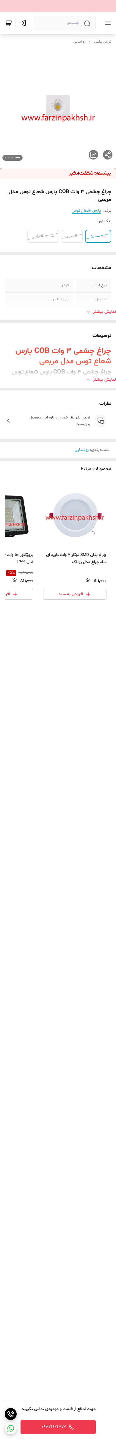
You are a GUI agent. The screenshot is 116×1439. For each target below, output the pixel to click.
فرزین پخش (102, 41)
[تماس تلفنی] (11, 1414)
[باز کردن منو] (106, 23)
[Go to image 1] (17, 157)
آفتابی (72, 236)
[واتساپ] (11, 1428)
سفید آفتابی (43, 236)
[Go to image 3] (9, 157)
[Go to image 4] (5, 157)
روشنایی (79, 41)
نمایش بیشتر (104, 312)
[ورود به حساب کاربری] (24, 23)
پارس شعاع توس (86, 210)
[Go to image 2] (12, 157)
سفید (95, 236)
